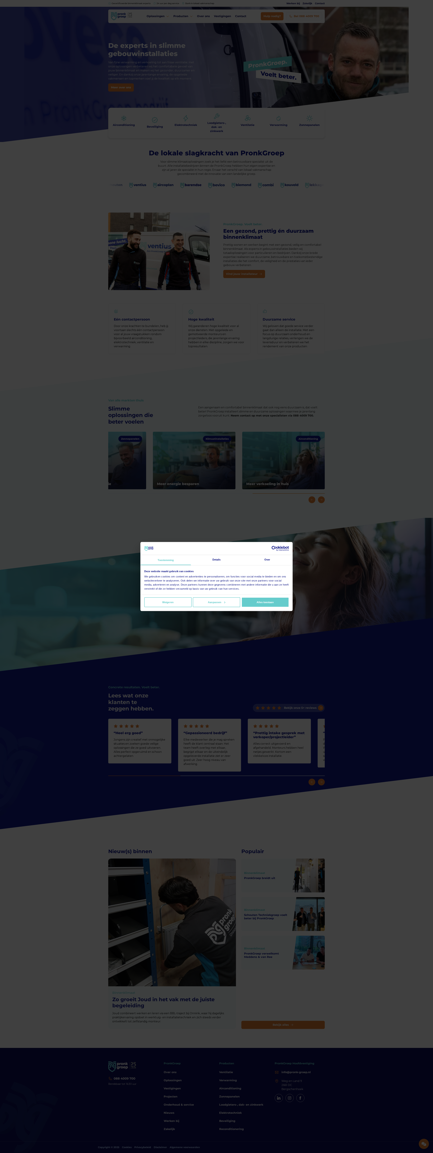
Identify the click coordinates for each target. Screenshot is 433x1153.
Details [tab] (216, 559)
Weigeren (168, 602)
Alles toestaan (265, 602)
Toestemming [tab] (166, 560)
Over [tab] (267, 559)
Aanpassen (214, 602)
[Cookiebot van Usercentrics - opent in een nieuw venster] (274, 548)
